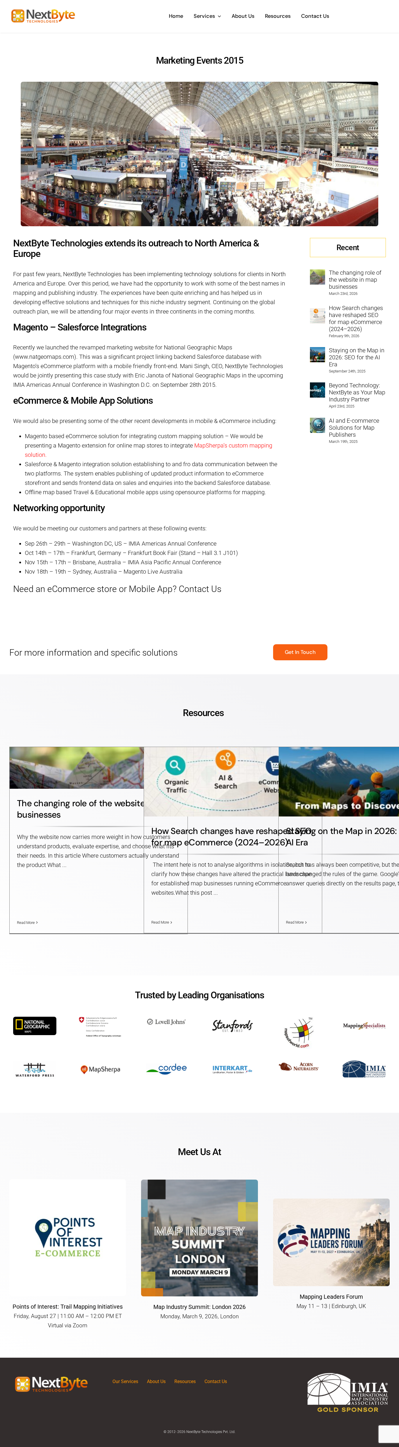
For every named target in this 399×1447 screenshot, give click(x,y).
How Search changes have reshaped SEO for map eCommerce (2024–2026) (356, 318)
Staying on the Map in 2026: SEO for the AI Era (356, 357)
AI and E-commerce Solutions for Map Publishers (354, 427)
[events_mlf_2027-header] (331, 1201)
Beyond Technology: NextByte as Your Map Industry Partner (357, 392)
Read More (26, 922)
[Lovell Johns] (166, 1019)
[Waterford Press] (34, 1063)
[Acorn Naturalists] (298, 1063)
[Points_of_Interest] (67, 1182)
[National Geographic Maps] (34, 1019)
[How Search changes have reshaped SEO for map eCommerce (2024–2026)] (317, 312)
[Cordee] (166, 1063)
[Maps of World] (298, 1019)
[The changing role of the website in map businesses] (317, 274)
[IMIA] (364, 1063)
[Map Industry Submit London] (199, 1182)
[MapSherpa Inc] (100, 1063)
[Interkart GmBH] (232, 1063)
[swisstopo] (100, 1019)
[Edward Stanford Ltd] (232, 1019)
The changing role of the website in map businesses (355, 279)
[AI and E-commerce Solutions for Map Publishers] (317, 422)
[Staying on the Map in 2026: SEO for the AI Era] (317, 351)
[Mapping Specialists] (364, 1019)
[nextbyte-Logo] (43, 8)
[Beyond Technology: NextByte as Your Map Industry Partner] (317, 387)
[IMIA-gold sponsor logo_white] (348, 1375)
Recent (348, 247)
